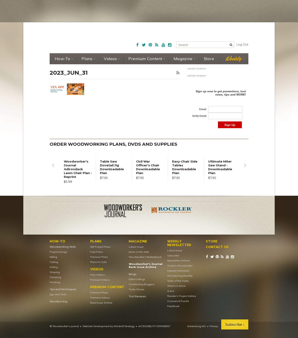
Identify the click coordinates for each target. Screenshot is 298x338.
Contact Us (217, 247)
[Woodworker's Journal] (126, 211)
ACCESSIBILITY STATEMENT (154, 326)
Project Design (58, 251)
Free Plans (96, 251)
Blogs (132, 274)
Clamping (55, 277)
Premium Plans (99, 256)
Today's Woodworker (180, 265)
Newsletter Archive (178, 260)
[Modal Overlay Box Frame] (218, 105)
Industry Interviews (178, 270)
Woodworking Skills (63, 246)
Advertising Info (196, 326)
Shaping (55, 272)
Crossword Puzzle (178, 301)
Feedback (173, 306)
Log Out (242, 44)
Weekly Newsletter (179, 243)
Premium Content (145, 58)
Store (209, 58)
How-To (62, 58)
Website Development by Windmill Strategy (109, 326)
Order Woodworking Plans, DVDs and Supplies (113, 144)
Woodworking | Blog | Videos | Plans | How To (80, 37)
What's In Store (176, 285)
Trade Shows (136, 289)
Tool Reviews (137, 296)
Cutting (54, 262)
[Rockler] (171, 211)
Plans (86, 58)
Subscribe (173, 255)
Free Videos (97, 274)
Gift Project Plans (100, 246)
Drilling (54, 267)
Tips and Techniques (63, 289)
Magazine (183, 58)
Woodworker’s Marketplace (145, 256)
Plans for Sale (98, 262)
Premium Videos (100, 279)
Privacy (214, 326)
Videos (110, 58)
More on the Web (139, 251)
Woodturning (58, 301)
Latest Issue (136, 246)
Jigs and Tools (58, 294)
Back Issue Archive (101, 302)
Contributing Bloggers (142, 284)
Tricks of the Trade (178, 280)
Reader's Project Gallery (181, 296)
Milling (53, 256)
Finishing (55, 282)
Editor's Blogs (137, 279)
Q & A (170, 290)
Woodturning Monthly (179, 275)
